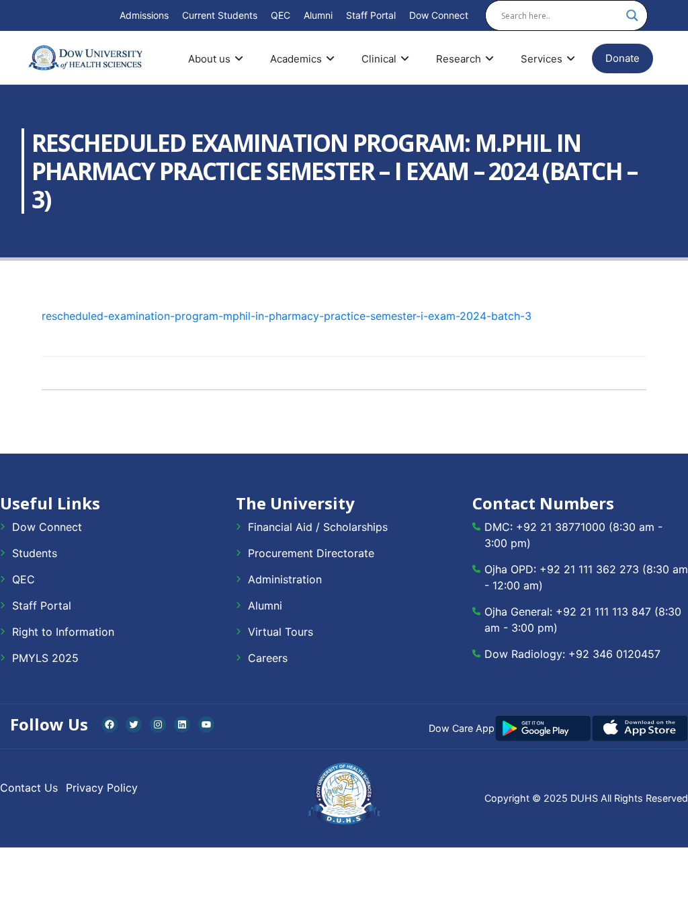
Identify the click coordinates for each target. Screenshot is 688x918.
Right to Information (63, 631)
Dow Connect (438, 15)
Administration (285, 579)
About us (209, 58)
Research (458, 58)
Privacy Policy (102, 787)
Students (34, 553)
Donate (622, 58)
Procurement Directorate (311, 553)
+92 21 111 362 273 (589, 569)
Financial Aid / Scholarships (318, 527)
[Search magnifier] (632, 15)
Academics (296, 58)
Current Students (219, 15)
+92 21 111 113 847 (603, 611)
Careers (268, 658)
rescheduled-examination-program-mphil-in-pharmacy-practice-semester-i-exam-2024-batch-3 (286, 316)
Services (541, 58)
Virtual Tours (280, 631)
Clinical (378, 58)
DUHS (584, 798)
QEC (280, 15)
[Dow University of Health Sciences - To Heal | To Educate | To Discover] (85, 58)
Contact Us (29, 787)
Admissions (144, 15)
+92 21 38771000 (560, 527)
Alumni (318, 15)
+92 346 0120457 (614, 654)
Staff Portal (371, 15)
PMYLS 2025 (45, 658)
